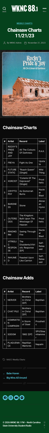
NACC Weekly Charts (16, 359)
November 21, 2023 (37, 43)
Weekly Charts (25, 23)
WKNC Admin (16, 43)
